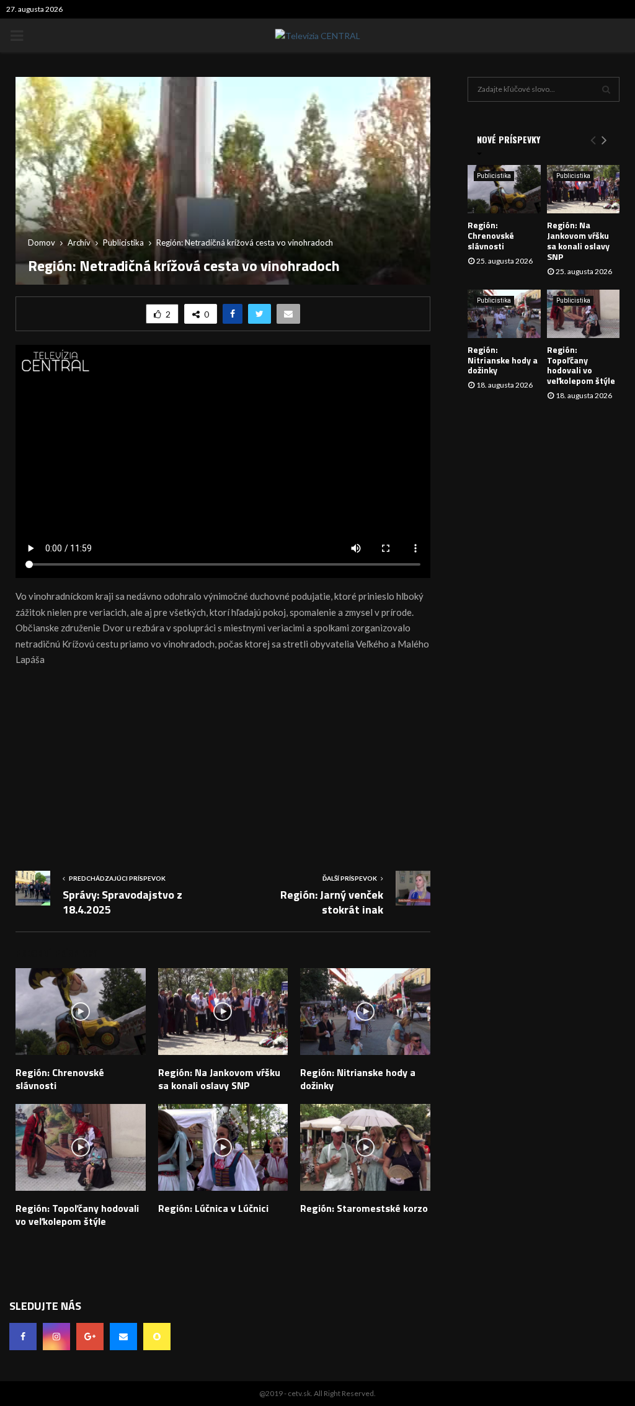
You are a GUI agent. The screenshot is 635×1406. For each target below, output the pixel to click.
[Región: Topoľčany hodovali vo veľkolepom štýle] (583, 314)
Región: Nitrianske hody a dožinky (357, 1079)
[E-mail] (123, 1336)
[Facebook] (23, 1336)
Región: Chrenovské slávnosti (60, 1079)
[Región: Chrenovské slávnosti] (504, 189)
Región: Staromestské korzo (364, 1208)
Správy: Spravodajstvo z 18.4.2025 (122, 902)
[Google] (90, 1336)
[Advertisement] (223, 765)
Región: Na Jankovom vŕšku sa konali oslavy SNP (219, 1079)
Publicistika (494, 175)
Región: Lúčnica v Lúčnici (213, 1208)
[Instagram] (56, 1336)
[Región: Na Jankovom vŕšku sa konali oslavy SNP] (583, 189)
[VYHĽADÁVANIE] (606, 89)
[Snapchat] (157, 1336)
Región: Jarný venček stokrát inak (331, 902)
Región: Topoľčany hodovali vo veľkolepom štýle (77, 1215)
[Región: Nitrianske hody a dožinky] (504, 314)
